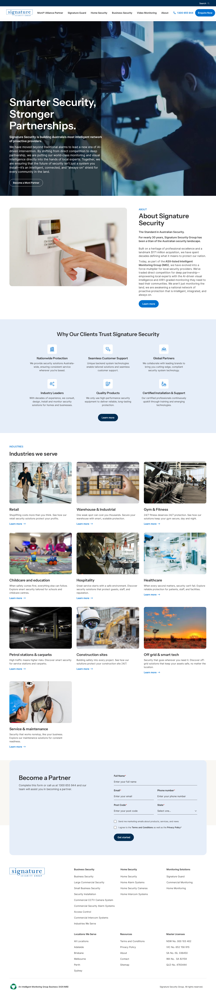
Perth (77, 964)
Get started (124, 837)
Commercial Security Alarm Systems (94, 905)
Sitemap (124, 964)
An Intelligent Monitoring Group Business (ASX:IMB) (43, 986)
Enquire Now (205, 12)
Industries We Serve (85, 923)
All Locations (81, 941)
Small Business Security (87, 888)
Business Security (122, 12)
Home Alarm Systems (132, 882)
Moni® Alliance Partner (50, 12)
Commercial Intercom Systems (91, 917)
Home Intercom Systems (134, 894)
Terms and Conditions (142, 827)
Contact (124, 958)
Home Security (99, 12)
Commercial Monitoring (179, 882)
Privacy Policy (174, 827)
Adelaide (79, 947)
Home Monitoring (176, 888)
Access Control (82, 911)
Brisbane (79, 952)
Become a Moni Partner (26, 182)
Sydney (78, 970)
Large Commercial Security (89, 882)
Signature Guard (77, 12)
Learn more (148, 303)
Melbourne (80, 958)
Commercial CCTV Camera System (93, 900)
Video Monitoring (147, 12)
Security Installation (85, 894)
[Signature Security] (19, 12)
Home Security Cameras (134, 888)
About (164, 12)
